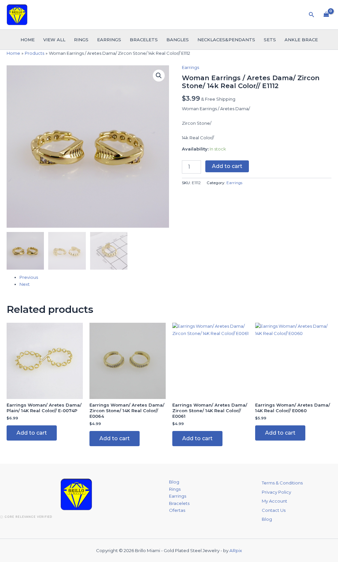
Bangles (177, 39)
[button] (312, 15)
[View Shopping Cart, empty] (326, 14)
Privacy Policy (276, 492)
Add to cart (227, 166)
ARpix (235, 550)
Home (27, 39)
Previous (28, 277)
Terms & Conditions (282, 482)
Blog (174, 481)
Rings (81, 39)
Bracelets (144, 39)
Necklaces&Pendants (226, 39)
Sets (270, 39)
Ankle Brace (301, 39)
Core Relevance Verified (28, 516)
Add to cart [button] (32, 433)
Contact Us (274, 510)
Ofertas (177, 510)
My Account (274, 501)
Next (24, 284)
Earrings (109, 39)
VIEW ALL (54, 39)
